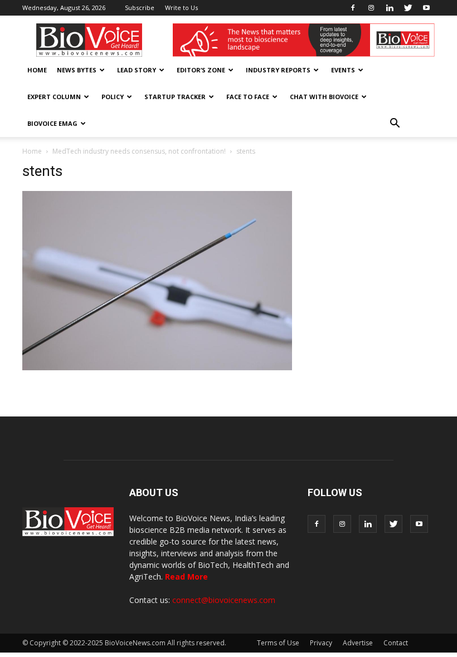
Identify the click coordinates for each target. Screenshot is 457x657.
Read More (186, 576)
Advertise (358, 643)
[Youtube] (426, 7)
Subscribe (139, 7)
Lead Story (136, 70)
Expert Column (54, 96)
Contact (395, 643)
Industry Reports (278, 70)
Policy (112, 96)
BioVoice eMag (52, 123)
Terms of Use (278, 643)
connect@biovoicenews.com (223, 600)
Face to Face (247, 96)
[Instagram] (371, 7)
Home (37, 70)
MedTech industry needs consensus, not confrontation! (139, 151)
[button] (394, 123)
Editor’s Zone (201, 70)
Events (343, 70)
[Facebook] (352, 7)
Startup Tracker (175, 96)
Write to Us (181, 7)
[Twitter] (408, 7)
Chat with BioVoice (324, 96)
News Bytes (76, 70)
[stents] (157, 367)
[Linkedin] (389, 7)
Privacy (321, 643)
